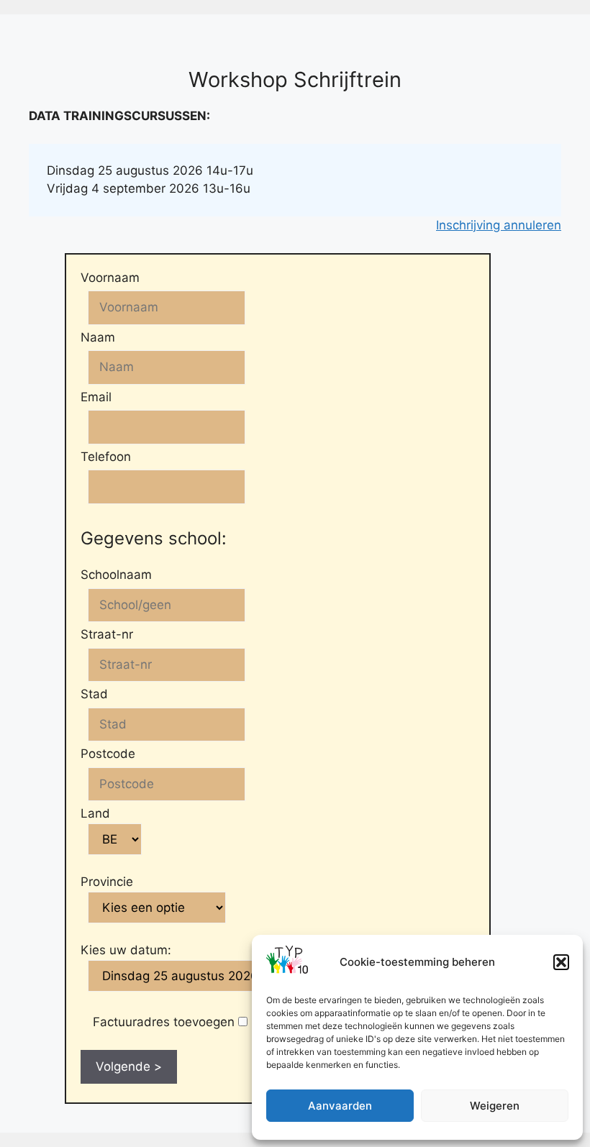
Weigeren (494, 1105)
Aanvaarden (340, 1105)
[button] (561, 962)
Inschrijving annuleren (498, 225)
